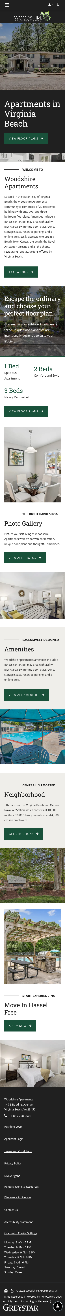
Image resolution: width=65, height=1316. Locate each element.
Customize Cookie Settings (20, 1233)
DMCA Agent (12, 1176)
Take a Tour (19, 272)
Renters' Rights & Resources (22, 1186)
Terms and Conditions (18, 1151)
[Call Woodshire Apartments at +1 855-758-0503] (58, 4)
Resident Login (14, 1126)
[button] (50, 4)
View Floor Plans (24, 138)
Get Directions (22, 834)
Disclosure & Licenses (18, 1197)
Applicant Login (14, 1139)
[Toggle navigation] (7, 4)
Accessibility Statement (19, 1222)
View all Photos (23, 558)
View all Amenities (24, 695)
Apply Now (22, 1026)
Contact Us (11, 1210)
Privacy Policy (13, 1163)
